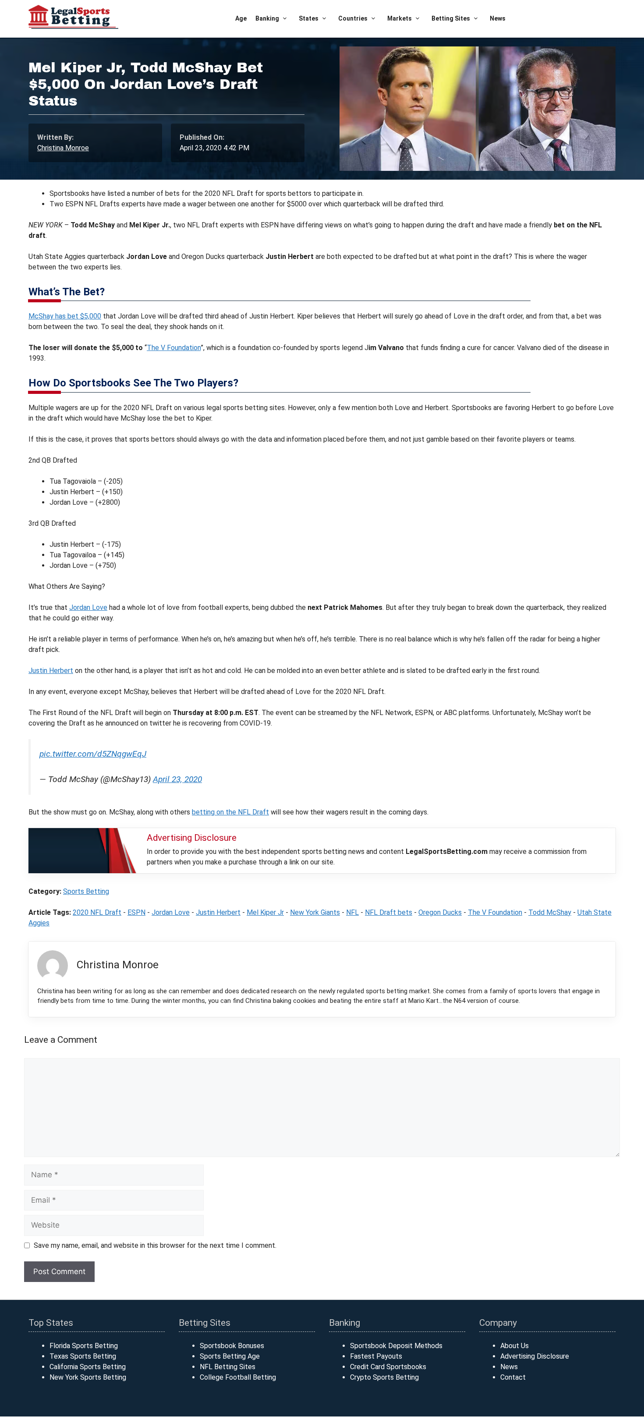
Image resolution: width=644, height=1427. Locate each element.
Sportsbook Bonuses (232, 1346)
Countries (353, 18)
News (498, 18)
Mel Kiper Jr (265, 912)
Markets (399, 18)
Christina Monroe (63, 148)
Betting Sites (451, 18)
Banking (267, 18)
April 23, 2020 (177, 779)
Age (241, 18)
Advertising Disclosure (534, 1356)
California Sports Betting (88, 1367)
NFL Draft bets (388, 912)
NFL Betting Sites (227, 1367)
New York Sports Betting (88, 1377)
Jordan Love (88, 607)
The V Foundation (174, 347)
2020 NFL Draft (97, 912)
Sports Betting (86, 891)
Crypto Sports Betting (384, 1377)
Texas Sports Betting (83, 1356)
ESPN (136, 912)
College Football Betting (238, 1377)
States (308, 18)
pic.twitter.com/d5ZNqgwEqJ (92, 754)
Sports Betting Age (230, 1356)
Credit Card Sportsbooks (388, 1367)
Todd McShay (549, 912)
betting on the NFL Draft (230, 812)
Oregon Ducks (440, 912)
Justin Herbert (50, 670)
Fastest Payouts (376, 1356)
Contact (513, 1377)
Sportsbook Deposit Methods (396, 1346)
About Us (514, 1346)
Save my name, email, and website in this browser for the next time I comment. (155, 1245)
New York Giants (315, 912)
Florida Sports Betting (84, 1346)
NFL (352, 912)
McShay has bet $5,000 (64, 316)
